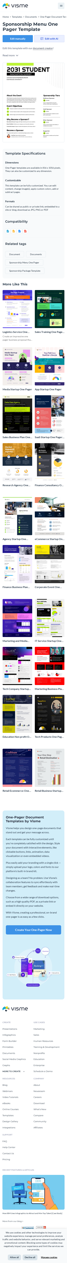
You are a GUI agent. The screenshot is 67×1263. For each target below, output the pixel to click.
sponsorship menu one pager (24, 262)
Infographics (9, 1035)
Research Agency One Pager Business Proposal (17, 485)
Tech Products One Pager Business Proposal (49, 737)
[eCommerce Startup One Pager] (49, 516)
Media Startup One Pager (17, 389)
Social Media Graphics (14, 1059)
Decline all (30, 1257)
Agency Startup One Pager (14, 539)
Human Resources (43, 1041)
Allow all (14, 1257)
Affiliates (38, 1127)
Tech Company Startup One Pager (16, 689)
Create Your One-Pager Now (33, 930)
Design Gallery (10, 1121)
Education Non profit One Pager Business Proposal (17, 737)
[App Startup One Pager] (49, 366)
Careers (37, 1097)
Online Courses (10, 1109)
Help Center (8, 1147)
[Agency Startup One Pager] (17, 516)
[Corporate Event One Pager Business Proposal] (49, 564)
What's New (40, 1109)
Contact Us (8, 1153)
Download (39, 1103)
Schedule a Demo (43, 1071)
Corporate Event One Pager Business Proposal (49, 587)
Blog (4, 1085)
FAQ (4, 1141)
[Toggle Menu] (61, 6)
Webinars (7, 1091)
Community (40, 1121)
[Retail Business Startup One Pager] (49, 768)
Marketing (39, 1029)
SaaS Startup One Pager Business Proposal (48, 437)
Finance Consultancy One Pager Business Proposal (49, 485)
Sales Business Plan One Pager (16, 437)
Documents (8, 1053)
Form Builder (9, 1041)
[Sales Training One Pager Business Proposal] (49, 309)
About (37, 1085)
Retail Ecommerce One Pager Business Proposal (17, 791)
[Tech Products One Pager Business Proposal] (49, 714)
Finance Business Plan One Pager (15, 587)
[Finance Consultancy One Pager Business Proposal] (49, 462)
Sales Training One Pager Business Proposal (49, 332)
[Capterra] (28, 1227)
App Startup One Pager (48, 389)
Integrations (8, 1127)
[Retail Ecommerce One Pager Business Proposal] (17, 768)
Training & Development (47, 1047)
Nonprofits (39, 1053)
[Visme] (15, 6)
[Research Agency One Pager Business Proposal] (17, 462)
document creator (43, 48)
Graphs (6, 1065)
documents (36, 254)
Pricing (6, 1159)
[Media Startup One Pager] (17, 366)
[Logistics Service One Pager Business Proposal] (17, 309)
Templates (7, 1115)
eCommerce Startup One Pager (49, 539)
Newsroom (39, 1091)
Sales (36, 1035)
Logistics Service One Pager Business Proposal (17, 332)
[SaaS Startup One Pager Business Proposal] (49, 414)
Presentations (9, 1029)
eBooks (6, 1103)
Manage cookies (49, 1257)
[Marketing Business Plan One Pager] (49, 666)
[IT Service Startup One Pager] (49, 618)
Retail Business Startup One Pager (48, 791)
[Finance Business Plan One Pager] (17, 564)
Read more (9, 55)
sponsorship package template (24, 270)
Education (39, 1059)
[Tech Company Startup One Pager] (17, 666)
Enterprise (39, 1065)
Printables (7, 1047)
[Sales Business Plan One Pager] (17, 414)
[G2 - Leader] (41, 1227)
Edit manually (18, 38)
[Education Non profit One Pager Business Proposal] (17, 714)
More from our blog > (12, 1221)
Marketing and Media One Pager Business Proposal (15, 641)
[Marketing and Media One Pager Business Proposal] (17, 618)
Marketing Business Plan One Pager (49, 689)
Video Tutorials (10, 1097)
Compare (38, 1115)
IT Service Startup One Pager (48, 641)
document (14, 254)
